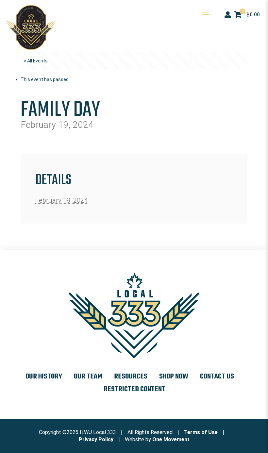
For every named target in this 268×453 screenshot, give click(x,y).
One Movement (171, 439)
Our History (43, 376)
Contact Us (217, 376)
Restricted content (134, 389)
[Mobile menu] (205, 14)
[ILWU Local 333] (31, 27)
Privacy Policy (96, 439)
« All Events (36, 60)
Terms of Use (201, 432)
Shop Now (173, 376)
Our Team (88, 376)
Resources (130, 376)
